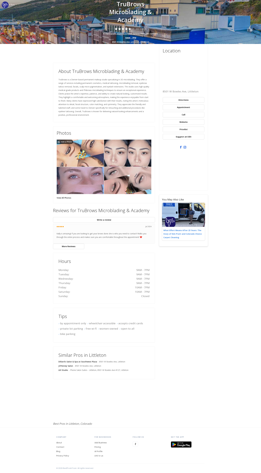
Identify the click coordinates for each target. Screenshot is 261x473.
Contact (60, 447)
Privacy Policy (62, 455)
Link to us (98, 455)
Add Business (100, 442)
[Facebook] (135, 444)
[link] (8, 5)
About (59, 442)
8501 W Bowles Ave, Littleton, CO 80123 (130, 42)
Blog (58, 451)
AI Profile (98, 451)
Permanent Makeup (115, 33)
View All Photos (64, 197)
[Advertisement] (104, 51)
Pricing (97, 447)
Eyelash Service (132, 33)
